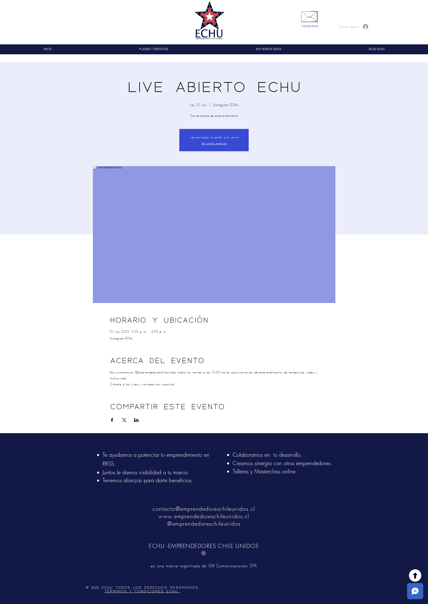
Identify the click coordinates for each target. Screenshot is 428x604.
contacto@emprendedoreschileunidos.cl (204, 509)
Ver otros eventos (214, 143)
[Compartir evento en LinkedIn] (136, 420)
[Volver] (415, 575)
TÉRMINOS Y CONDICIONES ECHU (142, 591)
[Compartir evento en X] (124, 420)
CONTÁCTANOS (310, 26)
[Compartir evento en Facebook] (112, 420)
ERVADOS (188, 587)
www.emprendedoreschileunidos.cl (204, 516)
